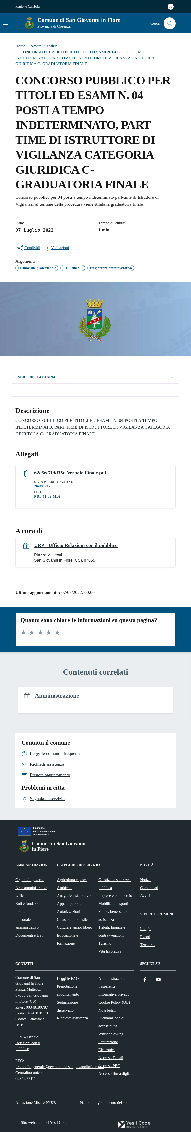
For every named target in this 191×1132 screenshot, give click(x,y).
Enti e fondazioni (28, 903)
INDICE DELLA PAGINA (35, 377)
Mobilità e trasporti (113, 903)
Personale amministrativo (27, 923)
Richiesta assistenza (72, 1018)
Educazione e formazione (67, 939)
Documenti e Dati (29, 935)
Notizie (145, 880)
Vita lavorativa (109, 951)
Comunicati (149, 888)
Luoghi (145, 929)
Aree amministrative (31, 888)
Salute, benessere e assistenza (113, 915)
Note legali (107, 1010)
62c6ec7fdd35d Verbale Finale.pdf (70, 472)
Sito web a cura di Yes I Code (44, 1122)
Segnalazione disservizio (67, 1006)
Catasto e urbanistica (73, 919)
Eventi (145, 937)
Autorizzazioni (68, 911)
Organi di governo (29, 880)
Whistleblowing (110, 1034)
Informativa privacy (113, 994)
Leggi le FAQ (68, 978)
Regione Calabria (27, 6)
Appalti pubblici (69, 903)
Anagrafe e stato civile (74, 896)
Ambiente (64, 888)
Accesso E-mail (110, 1058)
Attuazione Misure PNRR (35, 1103)
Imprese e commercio (115, 896)
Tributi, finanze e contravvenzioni (111, 931)
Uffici (20, 896)
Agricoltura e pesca (72, 880)
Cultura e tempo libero (74, 927)
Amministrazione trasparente (111, 982)
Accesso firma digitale (115, 1074)
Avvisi (145, 896)
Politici (20, 911)
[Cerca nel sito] (170, 23)
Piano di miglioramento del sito (104, 1103)
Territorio (147, 945)
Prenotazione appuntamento (68, 990)
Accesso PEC (109, 1066)
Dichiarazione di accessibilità (111, 1022)
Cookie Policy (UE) (114, 1002)
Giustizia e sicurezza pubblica (114, 884)
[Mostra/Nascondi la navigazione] (6, 23)
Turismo (104, 943)
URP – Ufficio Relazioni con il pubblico (76, 545)
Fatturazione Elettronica (108, 1046)
